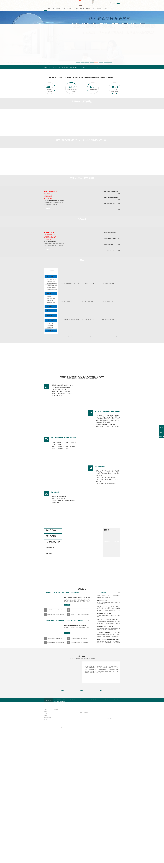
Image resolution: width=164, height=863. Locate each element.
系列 (50, 67)
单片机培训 (103, 699)
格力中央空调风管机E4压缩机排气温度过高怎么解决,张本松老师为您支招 (56, 642)
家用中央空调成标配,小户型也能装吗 (54, 638)
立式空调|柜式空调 (51, 298)
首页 (45, 8)
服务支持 (45, 719)
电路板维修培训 (117, 699)
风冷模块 (70, 8)
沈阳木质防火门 (75, 699)
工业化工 (80, 67)
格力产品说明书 (50, 330)
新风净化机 (49, 315)
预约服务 (105, 8)
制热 (73, 67)
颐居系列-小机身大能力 (52, 287)
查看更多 (48, 208)
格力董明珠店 (56, 701)
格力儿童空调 (50, 300)
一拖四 (70, 67)
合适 (84, 67)
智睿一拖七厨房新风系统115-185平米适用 (54, 200)
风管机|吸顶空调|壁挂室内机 (52, 290)
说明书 (76, 67)
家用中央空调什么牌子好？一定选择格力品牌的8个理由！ (82, 140)
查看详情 (67, 604)
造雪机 (55, 699)
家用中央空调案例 (51, 536)
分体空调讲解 (65, 592)
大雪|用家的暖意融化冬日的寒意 (104, 599)
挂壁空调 (49, 296)
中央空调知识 (56, 592)
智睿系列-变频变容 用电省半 (52, 284)
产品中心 (82, 260)
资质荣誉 (82, 690)
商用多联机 (64, 8)
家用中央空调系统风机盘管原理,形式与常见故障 (75, 625)
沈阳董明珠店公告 (101, 592)
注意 (64, 67)
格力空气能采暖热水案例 (53, 542)
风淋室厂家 (81, 699)
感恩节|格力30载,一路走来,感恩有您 (105, 631)
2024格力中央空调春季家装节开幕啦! (54, 609)
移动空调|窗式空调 (51, 302)
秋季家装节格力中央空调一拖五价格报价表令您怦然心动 (80, 614)
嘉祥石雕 (59, 699)
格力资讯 (48, 592)
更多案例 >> (49, 553)
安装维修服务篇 (60, 620)
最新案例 (106, 530)
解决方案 (82, 8)
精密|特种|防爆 (50, 320)
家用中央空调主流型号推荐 (82, 178)
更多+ (89, 592)
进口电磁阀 (95, 699)
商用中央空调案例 (51, 530)
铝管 (99, 699)
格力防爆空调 (50, 327)
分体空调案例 (50, 548)
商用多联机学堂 (75, 592)
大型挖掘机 (64, 699)
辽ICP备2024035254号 (93, 727)
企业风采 (100, 690)
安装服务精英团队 (47, 717)
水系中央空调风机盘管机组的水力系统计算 (79, 642)
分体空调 (58, 8)
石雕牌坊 (86, 699)
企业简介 (63, 690)
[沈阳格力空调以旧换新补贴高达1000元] (82, 38)
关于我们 (76, 8)
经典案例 (93, 8)
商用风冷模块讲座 (71, 620)
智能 (67, 67)
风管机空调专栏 (50, 620)
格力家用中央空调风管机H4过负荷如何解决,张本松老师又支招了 (80, 638)
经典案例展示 (82, 521)
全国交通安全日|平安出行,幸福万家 (105, 612)
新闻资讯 (99, 8)
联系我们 (88, 8)
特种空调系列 (50, 323)
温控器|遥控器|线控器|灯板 (52, 286)
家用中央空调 (51, 8)
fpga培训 (90, 699)
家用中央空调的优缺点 (82, 101)
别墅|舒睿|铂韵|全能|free (52, 281)
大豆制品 (69, 699)
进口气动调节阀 (110, 699)
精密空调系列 (50, 325)
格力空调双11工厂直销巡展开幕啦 (77, 609)
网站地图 (102, 727)
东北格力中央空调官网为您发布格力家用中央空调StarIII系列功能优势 (56, 614)
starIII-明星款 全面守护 (51, 279)
